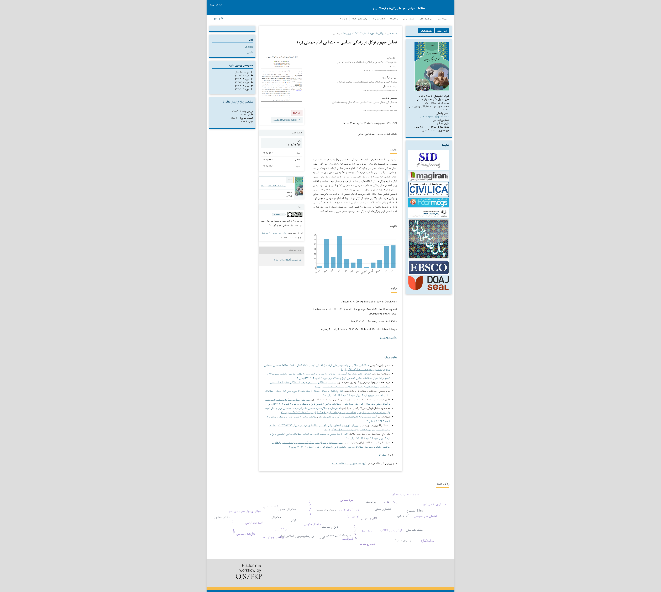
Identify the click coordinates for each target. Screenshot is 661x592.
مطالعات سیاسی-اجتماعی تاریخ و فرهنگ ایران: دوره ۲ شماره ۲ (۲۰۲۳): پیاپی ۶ (326, 446)
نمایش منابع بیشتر (388, 337)
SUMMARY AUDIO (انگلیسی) (285, 120)
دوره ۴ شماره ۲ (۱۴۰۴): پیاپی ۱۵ (358, 33)
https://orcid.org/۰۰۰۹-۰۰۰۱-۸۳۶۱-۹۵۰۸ (380, 70)
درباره (344, 19)
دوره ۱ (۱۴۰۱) (243, 89)
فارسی (250, 51)
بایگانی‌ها (394, 19)
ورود (212, 5)
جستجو (217, 18)
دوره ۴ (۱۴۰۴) (243, 78)
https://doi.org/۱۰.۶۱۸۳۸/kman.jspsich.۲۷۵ (367, 123)
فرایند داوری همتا (359, 19)
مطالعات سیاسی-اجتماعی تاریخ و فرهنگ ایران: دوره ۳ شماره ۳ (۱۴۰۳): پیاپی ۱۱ (352, 386)
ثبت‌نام (219, 5)
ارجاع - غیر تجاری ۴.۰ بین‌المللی (274, 233)
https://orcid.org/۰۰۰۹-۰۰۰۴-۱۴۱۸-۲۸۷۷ (380, 110)
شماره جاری (408, 19)
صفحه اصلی (442, 19)
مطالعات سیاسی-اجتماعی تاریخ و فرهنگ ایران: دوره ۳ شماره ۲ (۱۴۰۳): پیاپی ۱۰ (302, 403)
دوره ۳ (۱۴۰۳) (243, 82)
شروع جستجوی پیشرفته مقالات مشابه (349, 463)
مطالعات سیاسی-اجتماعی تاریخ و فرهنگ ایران (398, 8)
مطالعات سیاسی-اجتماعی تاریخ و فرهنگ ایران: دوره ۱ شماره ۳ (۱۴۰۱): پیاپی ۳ (334, 377)
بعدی (383, 454)
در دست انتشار (425, 19)
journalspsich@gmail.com (435, 116)
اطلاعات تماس (426, 30)
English (249, 46)
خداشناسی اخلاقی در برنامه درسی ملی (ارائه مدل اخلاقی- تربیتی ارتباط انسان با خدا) (329, 364)
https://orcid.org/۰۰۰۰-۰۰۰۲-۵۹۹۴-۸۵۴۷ (380, 90)
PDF (295, 113)
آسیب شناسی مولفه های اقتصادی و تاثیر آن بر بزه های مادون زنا (347, 416)
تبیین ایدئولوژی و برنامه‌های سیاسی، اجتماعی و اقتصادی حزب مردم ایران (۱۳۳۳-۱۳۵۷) (318, 425)
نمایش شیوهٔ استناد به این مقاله (287, 260)
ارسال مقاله (442, 30)
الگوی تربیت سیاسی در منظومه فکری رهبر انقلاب (325, 433)
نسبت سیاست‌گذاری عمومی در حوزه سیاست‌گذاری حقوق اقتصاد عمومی (303, 382)
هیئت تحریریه (379, 19)
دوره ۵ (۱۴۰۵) (243, 75)
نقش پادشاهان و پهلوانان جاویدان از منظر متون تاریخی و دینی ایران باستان (308, 390)
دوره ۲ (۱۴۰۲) (243, 85)
